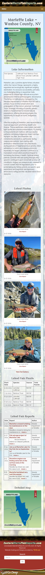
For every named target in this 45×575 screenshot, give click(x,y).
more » (24, 432)
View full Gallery (22, 372)
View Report (22, 231)
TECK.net (36, 550)
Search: (22, 554)
